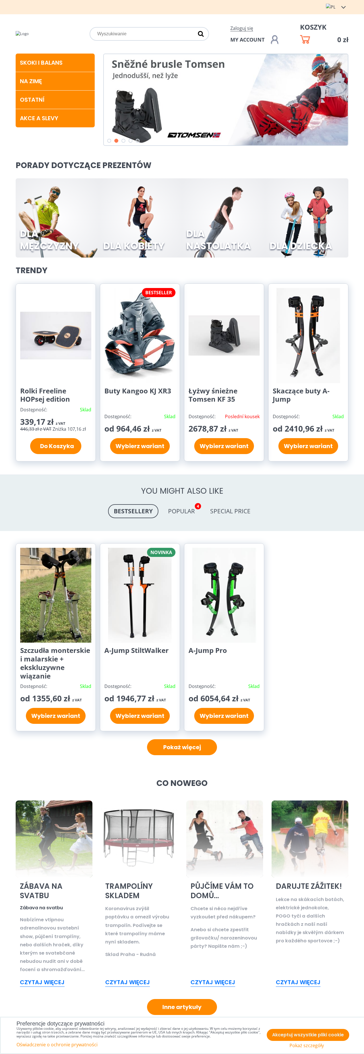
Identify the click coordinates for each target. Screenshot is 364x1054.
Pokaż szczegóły (306, 1045)
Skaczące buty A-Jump (301, 395)
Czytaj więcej (42, 982)
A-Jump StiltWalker (136, 650)
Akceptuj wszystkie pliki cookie (308, 1034)
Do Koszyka (56, 446)
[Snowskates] (226, 145)
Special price (230, 511)
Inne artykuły (182, 1007)
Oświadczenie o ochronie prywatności (57, 1044)
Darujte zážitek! (309, 886)
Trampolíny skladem (129, 891)
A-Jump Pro (208, 650)
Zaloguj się (241, 28)
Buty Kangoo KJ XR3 (137, 390)
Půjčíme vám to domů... (222, 891)
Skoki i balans (41, 63)
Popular (183, 509)
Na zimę (31, 81)
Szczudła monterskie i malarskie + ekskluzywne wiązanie (55, 663)
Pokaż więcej (182, 747)
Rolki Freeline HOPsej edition (45, 395)
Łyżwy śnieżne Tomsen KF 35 (213, 395)
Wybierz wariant (139, 446)
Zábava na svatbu (41, 891)
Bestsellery (133, 511)
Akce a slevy (39, 118)
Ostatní (32, 100)
